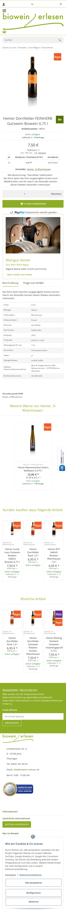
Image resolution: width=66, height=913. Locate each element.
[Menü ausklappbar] (4, 11)
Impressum (10, 874)
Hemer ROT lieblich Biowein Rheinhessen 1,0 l (54, 555)
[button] (32, 4)
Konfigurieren (33, 892)
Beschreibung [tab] (10, 283)
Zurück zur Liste (9, 47)
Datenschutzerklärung (30, 874)
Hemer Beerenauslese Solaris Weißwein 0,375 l (33, 469)
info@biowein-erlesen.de (26, 769)
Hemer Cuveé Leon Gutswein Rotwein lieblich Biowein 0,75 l (12, 555)
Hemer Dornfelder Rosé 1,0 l (33, 552)
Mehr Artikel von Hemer (19, 274)
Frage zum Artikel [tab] (33, 283)
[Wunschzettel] (61, 4)
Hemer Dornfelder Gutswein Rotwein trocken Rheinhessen (33, 645)
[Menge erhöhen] (43, 194)
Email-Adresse (9, 709)
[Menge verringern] (5, 194)
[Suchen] (61, 40)
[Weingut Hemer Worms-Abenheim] (33, 235)
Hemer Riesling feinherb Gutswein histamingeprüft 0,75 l (54, 644)
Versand (42, 152)
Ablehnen (34, 901)
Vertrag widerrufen (17, 824)
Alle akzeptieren (33, 882)
